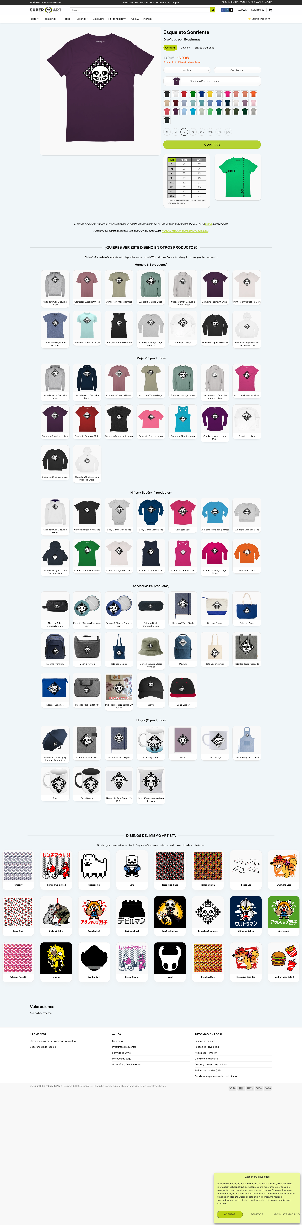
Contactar (118, 1041)
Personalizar (116, 18)
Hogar (66, 18)
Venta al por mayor (251, 2)
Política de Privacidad (207, 1046)
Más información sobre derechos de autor (185, 230)
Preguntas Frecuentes (124, 1046)
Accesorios (49, 18)
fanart (208, 224)
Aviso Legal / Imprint (206, 1052)
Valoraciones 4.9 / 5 (261, 18)
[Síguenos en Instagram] (227, 10)
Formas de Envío (121, 1052)
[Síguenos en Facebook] (223, 10)
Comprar (212, 145)
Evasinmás (192, 39)
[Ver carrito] (270, 9)
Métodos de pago (121, 1058)
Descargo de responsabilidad (211, 1064)
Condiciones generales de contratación (216, 1076)
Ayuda (268, 2)
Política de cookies (205, 1041)
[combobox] (187, 70)
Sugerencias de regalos (43, 1046)
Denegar (257, 1214)
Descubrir (98, 18)
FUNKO (134, 18)
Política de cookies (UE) (208, 1070)
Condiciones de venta (206, 1058)
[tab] (170, 48)
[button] (251, 10)
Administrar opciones (285, 1214)
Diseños (81, 18)
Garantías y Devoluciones (126, 1064)
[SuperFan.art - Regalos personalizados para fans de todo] (45, 10)
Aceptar (230, 1214)
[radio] (167, 94)
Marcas (147, 18)
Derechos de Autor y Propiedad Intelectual (53, 1041)
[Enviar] (212, 9)
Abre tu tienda (230, 2)
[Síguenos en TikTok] (231, 10)
